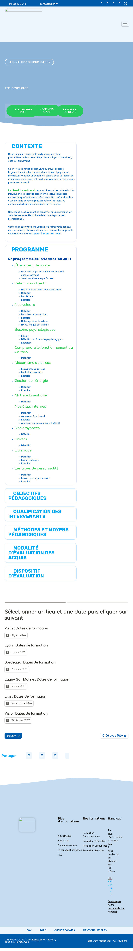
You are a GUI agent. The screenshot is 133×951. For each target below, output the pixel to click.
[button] (40, 495)
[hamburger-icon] (125, 24)
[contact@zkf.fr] (37, 3)
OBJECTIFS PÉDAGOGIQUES (27, 495)
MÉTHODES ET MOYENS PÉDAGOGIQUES (38, 532)
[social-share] (29, 755)
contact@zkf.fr (49, 4)
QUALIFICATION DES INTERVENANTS (34, 514)
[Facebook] (119, 3)
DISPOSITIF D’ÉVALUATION (26, 573)
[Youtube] (101, 3)
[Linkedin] (113, 3)
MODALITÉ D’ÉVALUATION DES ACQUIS (31, 553)
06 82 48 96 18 (17, 4)
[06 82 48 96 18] (6, 3)
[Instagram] (107, 3)
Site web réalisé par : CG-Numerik (108, 941)
